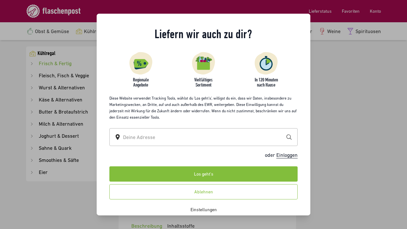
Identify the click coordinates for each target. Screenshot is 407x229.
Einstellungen (203, 209)
